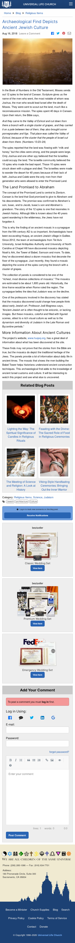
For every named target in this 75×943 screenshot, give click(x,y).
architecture (22, 501)
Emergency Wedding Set (37, 670)
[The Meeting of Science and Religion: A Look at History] (21, 462)
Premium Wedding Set (37, 618)
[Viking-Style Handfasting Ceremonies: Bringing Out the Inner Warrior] (54, 462)
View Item (37, 568)
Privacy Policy (16, 918)
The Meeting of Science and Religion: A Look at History (21, 485)
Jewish (10, 501)
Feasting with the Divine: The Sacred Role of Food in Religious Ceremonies (54, 433)
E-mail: (10, 724)
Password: (12, 738)
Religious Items (23, 497)
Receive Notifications (37, 515)
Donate (44, 926)
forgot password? (59, 752)
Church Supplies (40, 909)
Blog (55, 909)
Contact (31, 926)
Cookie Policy (36, 918)
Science (37, 497)
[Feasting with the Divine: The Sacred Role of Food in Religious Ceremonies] (54, 409)
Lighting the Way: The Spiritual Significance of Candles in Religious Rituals (21, 434)
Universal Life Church (39, 4)
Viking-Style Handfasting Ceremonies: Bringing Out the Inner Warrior (54, 485)
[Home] (7, 4)
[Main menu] (71, 4)
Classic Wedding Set (37, 563)
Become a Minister (16, 909)
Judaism (49, 497)
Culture (33, 501)
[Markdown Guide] (10, 765)
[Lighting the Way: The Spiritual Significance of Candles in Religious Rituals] (21, 409)
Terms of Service (57, 918)
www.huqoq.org (36, 338)
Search (65, 909)
